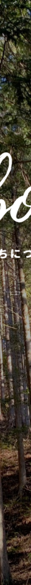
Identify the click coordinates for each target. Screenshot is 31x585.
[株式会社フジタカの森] (15, 2)
